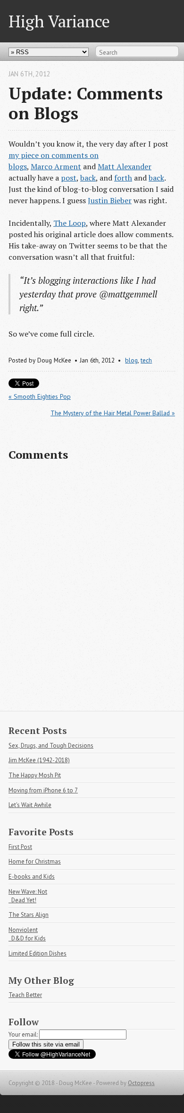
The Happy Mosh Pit (34, 775)
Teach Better (25, 995)
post (68, 178)
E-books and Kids (31, 877)
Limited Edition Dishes (37, 953)
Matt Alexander (124, 166)
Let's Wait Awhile (29, 805)
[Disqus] (91, 590)
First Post (20, 847)
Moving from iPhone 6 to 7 (43, 790)
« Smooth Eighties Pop (39, 396)
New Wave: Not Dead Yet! (27, 896)
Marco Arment (56, 166)
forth (123, 178)
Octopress (141, 1083)
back (88, 178)
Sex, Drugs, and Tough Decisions (50, 746)
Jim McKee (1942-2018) (39, 760)
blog (131, 360)
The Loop (69, 223)
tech (146, 360)
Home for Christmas (34, 861)
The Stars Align (28, 915)
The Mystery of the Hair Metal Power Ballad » (112, 413)
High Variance (59, 21)
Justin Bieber (110, 200)
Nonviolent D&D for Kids (27, 934)
